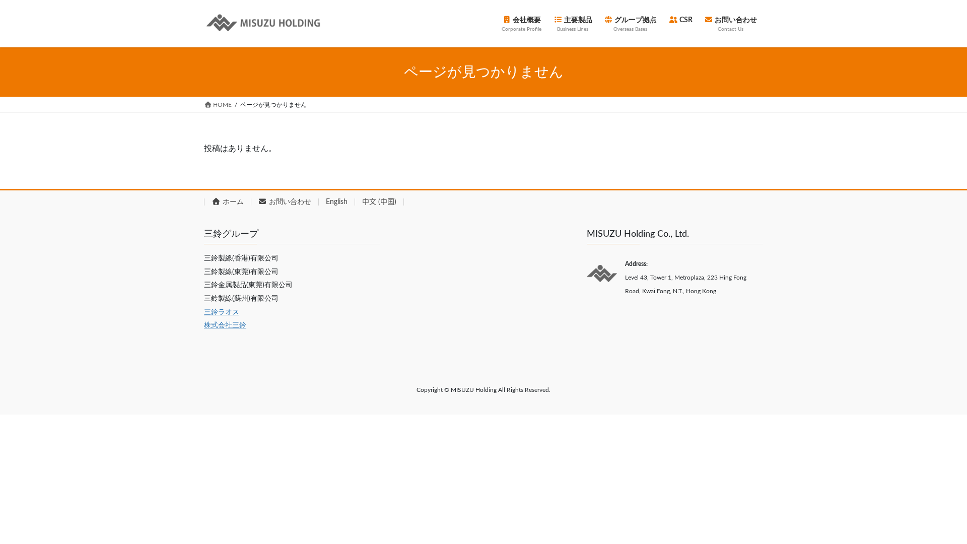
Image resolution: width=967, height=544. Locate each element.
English (337, 202)
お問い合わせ (289, 202)
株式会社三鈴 (225, 325)
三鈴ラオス (221, 312)
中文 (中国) (379, 202)
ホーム (232, 202)
